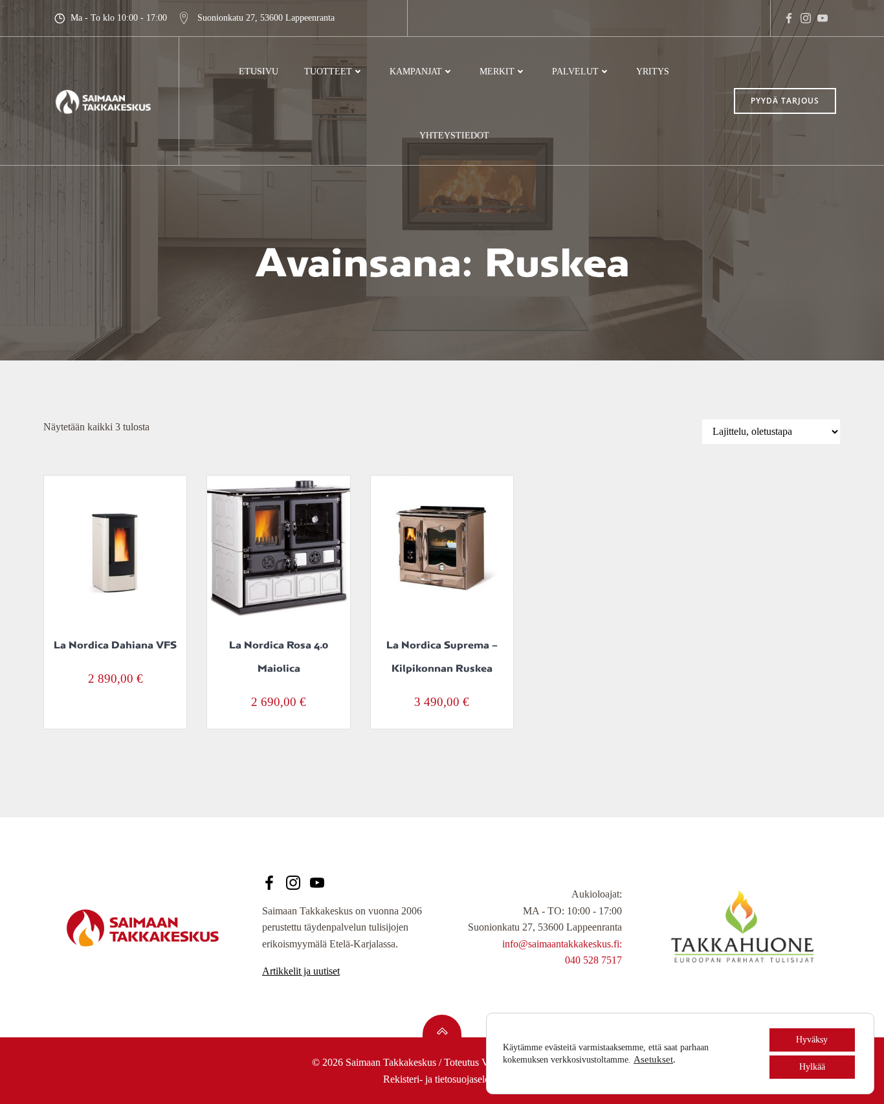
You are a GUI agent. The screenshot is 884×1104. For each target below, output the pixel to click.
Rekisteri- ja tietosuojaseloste (442, 1079)
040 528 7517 (593, 960)
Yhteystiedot (454, 135)
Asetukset (653, 1059)
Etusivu (258, 71)
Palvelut (575, 71)
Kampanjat (416, 71)
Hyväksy (812, 1039)
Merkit (497, 71)
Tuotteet (328, 71)
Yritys (652, 71)
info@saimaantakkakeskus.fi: (562, 943)
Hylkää (812, 1067)
